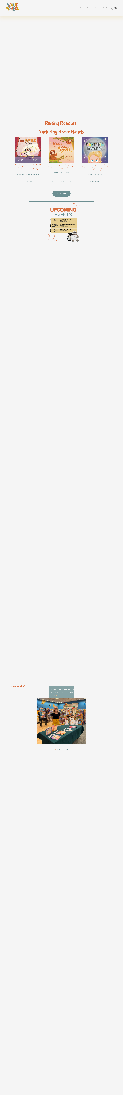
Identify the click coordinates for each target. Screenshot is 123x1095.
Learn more (28, 182)
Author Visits (105, 8)
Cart (114, 8)
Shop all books (61, 194)
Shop (88, 8)
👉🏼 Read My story (61, 749)
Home (82, 8)
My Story (95, 8)
